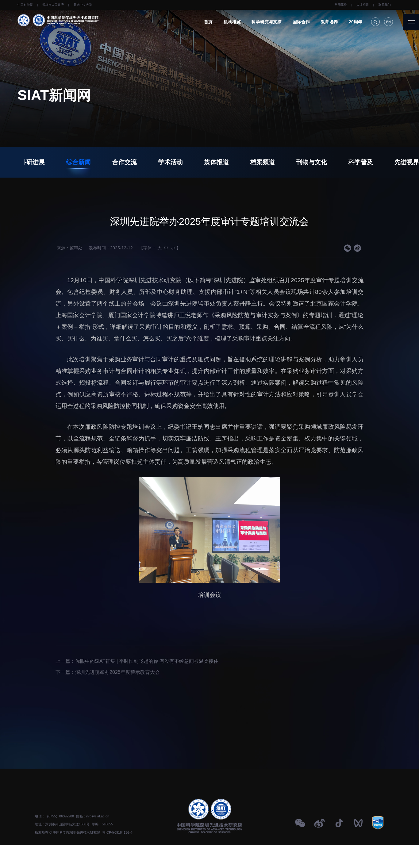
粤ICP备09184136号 (117, 832)
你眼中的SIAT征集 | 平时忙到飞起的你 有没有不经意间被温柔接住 (146, 661)
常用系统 (341, 4)
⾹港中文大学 (83, 4)
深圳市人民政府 (53, 4)
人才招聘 (362, 4)
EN (388, 22)
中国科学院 (25, 4)
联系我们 (385, 4)
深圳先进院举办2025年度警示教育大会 (117, 672)
